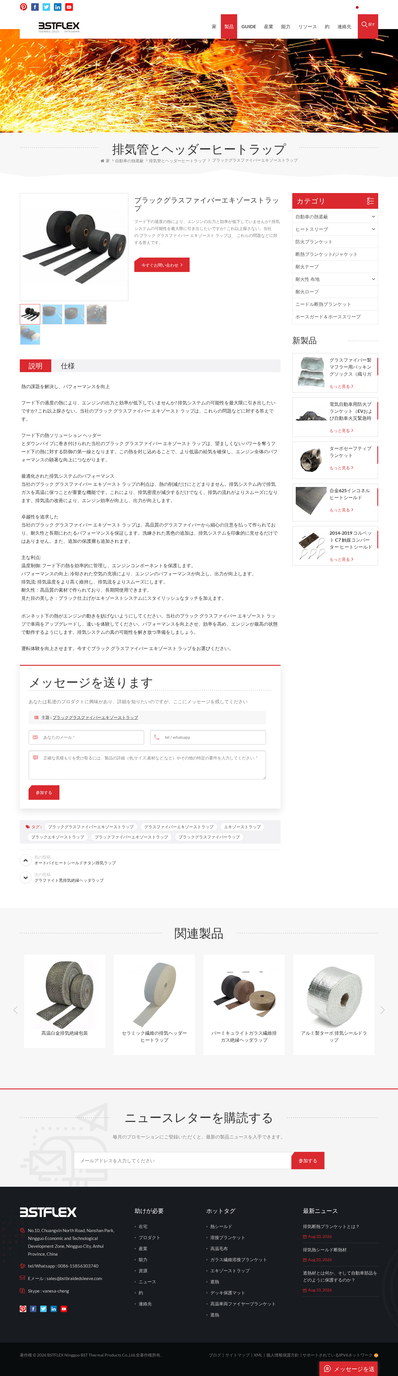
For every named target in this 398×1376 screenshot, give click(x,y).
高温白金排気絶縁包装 (64, 1033)
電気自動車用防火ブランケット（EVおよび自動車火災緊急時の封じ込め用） (351, 411)
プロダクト (150, 1237)
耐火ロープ (307, 291)
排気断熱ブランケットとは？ (331, 1226)
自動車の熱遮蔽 (311, 216)
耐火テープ (307, 266)
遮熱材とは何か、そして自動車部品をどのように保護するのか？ (340, 1276)
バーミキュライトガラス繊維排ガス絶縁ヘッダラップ (244, 1036)
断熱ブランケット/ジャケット (326, 254)
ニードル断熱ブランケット (323, 304)
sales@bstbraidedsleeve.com (268, 7)
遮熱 (214, 1281)
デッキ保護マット (227, 1292)
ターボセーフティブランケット (350, 451)
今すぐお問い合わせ (160, 265)
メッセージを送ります (354, 1370)
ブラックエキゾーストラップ (57, 836)
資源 (143, 1270)
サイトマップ (237, 1354)
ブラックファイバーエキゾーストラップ (131, 836)
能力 (285, 26)
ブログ (215, 1354)
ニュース (147, 1281)
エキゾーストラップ (242, 826)
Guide (249, 26)
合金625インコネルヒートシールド (350, 494)
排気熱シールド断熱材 (325, 1249)
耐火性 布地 (307, 279)
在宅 (143, 1226)
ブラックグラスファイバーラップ (209, 836)
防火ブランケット (314, 241)
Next (382, 1010)
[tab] (35, 365)
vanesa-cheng (56, 1290)
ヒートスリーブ (311, 229)
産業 (268, 26)
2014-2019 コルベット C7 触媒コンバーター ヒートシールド (351, 539)
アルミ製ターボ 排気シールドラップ (334, 1036)
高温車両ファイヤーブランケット (243, 1303)
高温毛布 (219, 1248)
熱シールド (221, 1226)
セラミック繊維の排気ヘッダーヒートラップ (154, 1036)
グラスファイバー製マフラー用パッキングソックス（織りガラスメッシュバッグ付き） (350, 367)
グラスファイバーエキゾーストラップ (179, 826)
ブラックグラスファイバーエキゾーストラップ (95, 717)
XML (258, 1354)
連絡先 (344, 26)
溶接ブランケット (227, 1237)
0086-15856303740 (327, 7)
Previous (15, 1010)
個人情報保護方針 (282, 1354)
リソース (307, 26)
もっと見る (340, 386)
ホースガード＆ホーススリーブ (328, 316)
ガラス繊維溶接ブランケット (238, 1259)
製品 (229, 26)
